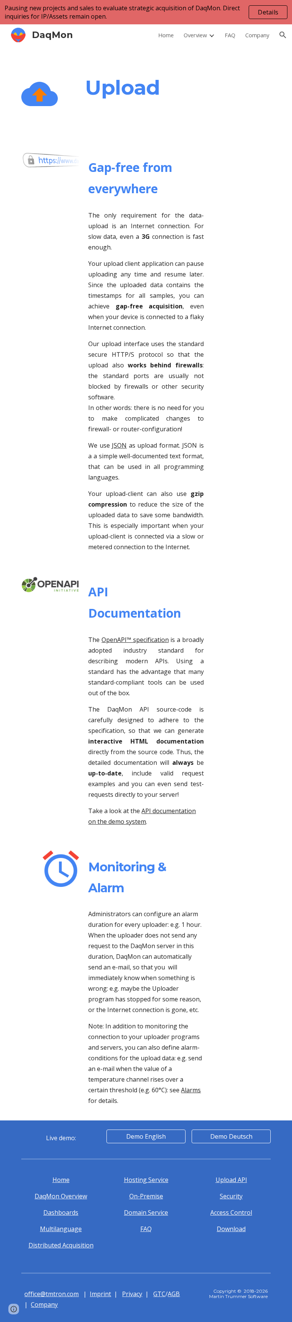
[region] (146, 12)
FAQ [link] (230, 35)
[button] (283, 35)
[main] (167, 87)
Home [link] (166, 35)
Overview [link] (195, 35)
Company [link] (257, 35)
